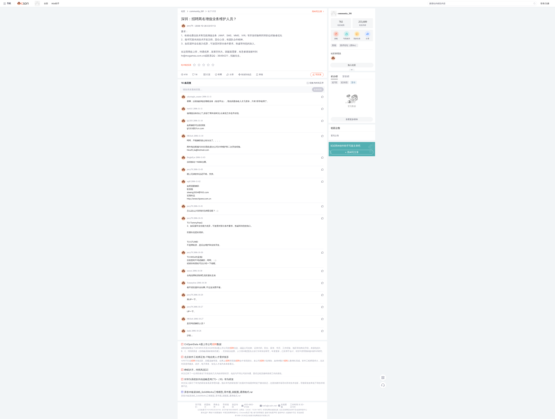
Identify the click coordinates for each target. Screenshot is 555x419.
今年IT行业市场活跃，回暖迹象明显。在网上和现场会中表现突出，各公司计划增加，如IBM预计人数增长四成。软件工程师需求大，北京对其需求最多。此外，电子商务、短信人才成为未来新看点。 (252, 362)
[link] (183, 11)
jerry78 (190, 169)
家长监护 (204, 412)
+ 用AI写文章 (352, 152)
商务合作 (216, 405)
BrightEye (191, 157)
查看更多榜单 (352, 119)
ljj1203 (190, 121)
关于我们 (198, 405)
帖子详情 (212, 11)
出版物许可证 (291, 412)
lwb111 (190, 109)
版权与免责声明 (271, 412)
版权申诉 (281, 412)
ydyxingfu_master (194, 97)
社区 (183, 11)
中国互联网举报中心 (230, 412)
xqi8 (188, 181)
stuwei (189, 271)
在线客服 (284, 405)
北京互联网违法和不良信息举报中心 (293, 410)
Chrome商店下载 (246, 412)
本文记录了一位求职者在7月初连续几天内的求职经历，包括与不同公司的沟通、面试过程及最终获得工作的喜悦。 (232, 373)
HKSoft (190, 136)
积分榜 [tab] (334, 76)
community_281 (196, 11)
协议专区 (235, 405)
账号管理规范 (259, 412)
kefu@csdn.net (269, 406)
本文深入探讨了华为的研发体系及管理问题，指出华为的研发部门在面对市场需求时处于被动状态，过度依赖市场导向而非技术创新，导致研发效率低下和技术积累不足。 (253, 384)
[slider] (204, 64)
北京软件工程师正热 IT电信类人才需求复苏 (206, 357)
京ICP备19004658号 (230, 410)
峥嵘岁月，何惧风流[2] (196, 369)
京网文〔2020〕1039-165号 (250, 410)
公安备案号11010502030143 (209, 410)
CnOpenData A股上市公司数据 (202, 344)
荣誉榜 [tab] (345, 76)
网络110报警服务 (215, 412)
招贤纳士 (207, 405)
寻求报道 (226, 405)
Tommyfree (191, 283)
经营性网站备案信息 (270, 410)
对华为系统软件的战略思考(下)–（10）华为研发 (209, 379)
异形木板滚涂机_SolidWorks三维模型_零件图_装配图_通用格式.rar (218, 392)
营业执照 (300, 412)
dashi (189, 331)
